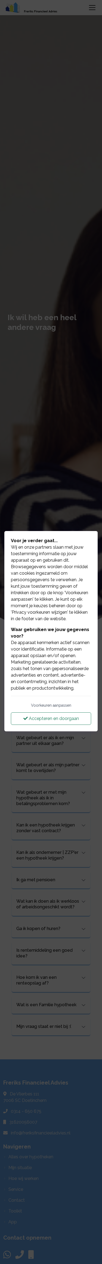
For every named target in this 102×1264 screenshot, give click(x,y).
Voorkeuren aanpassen (51, 705)
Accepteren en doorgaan (53, 718)
